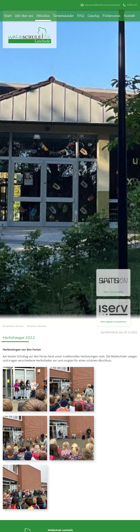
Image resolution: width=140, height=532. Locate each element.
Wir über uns (24, 16)
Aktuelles (43, 16)
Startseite (31, 326)
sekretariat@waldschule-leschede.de (102, 4)
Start (8, 16)
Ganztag (93, 16)
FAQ (80, 16)
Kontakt (129, 16)
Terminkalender (63, 16)
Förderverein (112, 16)
